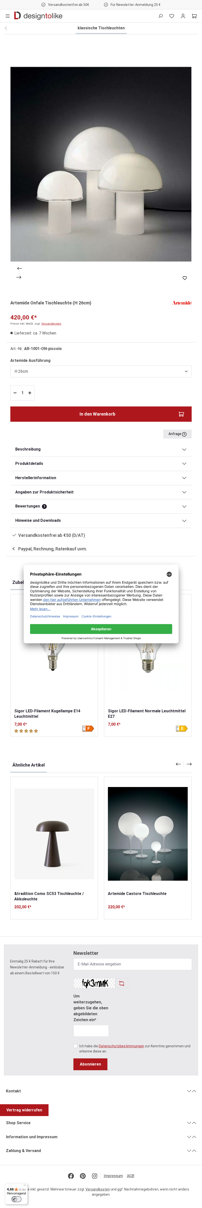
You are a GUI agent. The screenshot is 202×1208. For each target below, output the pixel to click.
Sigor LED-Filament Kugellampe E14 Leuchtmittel (47, 714)
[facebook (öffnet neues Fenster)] (71, 1176)
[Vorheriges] (19, 268)
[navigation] (184, 764)
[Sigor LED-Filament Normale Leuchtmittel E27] (148, 651)
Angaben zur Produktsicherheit (44, 492)
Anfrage (175, 434)
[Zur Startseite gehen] (38, 16)
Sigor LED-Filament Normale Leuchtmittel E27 (146, 714)
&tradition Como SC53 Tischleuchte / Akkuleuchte (49, 896)
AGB (130, 1175)
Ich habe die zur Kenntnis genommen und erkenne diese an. (134, 1048)
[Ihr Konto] (183, 15)
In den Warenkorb (97, 414)
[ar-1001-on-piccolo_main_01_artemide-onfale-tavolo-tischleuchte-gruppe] (100, 164)
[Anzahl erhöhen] (30, 393)
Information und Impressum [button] (31, 1137)
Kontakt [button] (13, 1091)
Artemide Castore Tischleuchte (137, 893)
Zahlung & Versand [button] (23, 1150)
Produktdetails (29, 463)
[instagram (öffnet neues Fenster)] (95, 1176)
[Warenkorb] (194, 15)
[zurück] (6, 28)
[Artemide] (182, 302)
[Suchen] (160, 15)
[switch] (16, 1199)
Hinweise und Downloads (38, 520)
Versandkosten (51, 323)
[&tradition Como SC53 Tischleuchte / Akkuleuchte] (54, 834)
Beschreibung (28, 449)
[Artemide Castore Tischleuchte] (148, 834)
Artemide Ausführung (30, 360)
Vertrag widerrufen (24, 1110)
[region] (101, 164)
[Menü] (7, 15)
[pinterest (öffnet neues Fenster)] (83, 1176)
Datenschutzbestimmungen (121, 1046)
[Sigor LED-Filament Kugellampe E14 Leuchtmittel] (54, 651)
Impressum (113, 1175)
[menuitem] (115, 1176)
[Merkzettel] (171, 15)
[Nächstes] (19, 277)
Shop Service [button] (18, 1122)
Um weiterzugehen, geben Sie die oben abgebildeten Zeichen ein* (90, 1008)
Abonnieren (90, 1064)
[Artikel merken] (184, 278)
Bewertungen (30, 506)
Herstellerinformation (35, 477)
